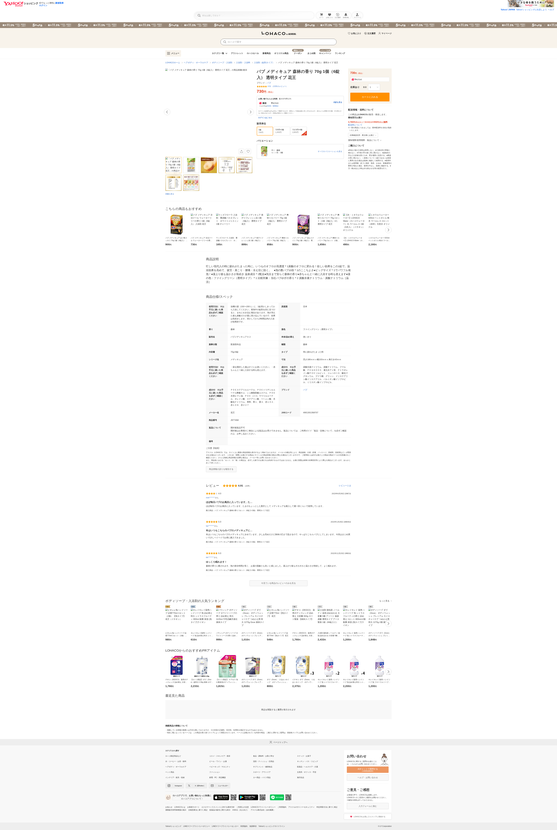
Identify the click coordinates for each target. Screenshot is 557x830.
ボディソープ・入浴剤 (222, 62)
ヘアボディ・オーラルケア (196, 62)
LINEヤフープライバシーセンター (225, 826)
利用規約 (243, 826)
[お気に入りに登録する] (248, 151)
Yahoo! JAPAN (508, 9)
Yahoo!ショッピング (173, 826)
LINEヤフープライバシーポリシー (196, 826)
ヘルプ (551, 9)
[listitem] (187, 756)
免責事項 (252, 826)
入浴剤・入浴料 (243, 62)
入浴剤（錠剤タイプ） (264, 62)
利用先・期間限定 (272, 106)
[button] (374, 87)
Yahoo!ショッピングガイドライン (271, 826)
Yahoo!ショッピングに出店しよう (531, 9)
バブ (305, 390)
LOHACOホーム (172, 62)
